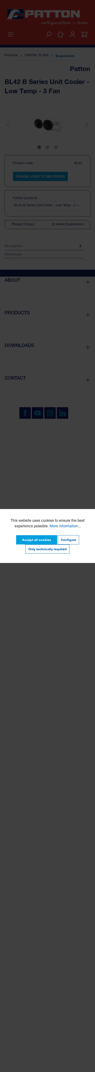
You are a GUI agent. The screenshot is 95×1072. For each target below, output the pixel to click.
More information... (65, 526)
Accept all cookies (36, 540)
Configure (68, 540)
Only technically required (47, 549)
